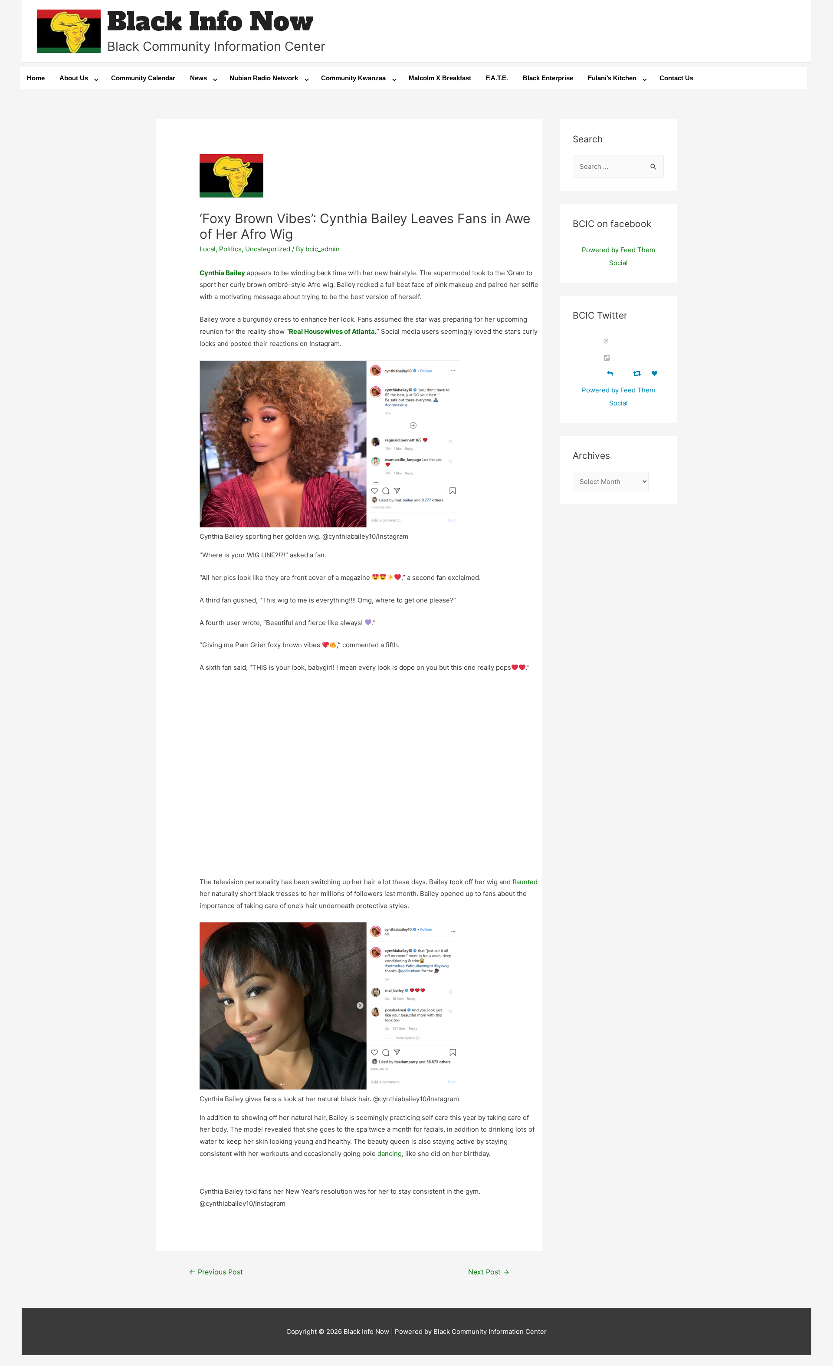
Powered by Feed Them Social (618, 256)
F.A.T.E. (497, 78)
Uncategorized (267, 249)
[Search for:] (618, 166)
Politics (230, 249)
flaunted (525, 882)
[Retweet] (638, 373)
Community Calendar (143, 78)
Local (208, 249)
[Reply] (610, 372)
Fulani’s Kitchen (612, 78)
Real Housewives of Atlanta (332, 331)
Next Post (488, 1272)
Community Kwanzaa (353, 78)
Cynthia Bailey (222, 273)
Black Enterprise (548, 78)
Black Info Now (210, 21)
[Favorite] (655, 373)
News (198, 78)
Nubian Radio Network (264, 78)
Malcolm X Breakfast (440, 78)
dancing (389, 1153)
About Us (73, 78)
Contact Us (676, 78)
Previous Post (216, 1272)
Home (36, 78)
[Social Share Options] (608, 358)
